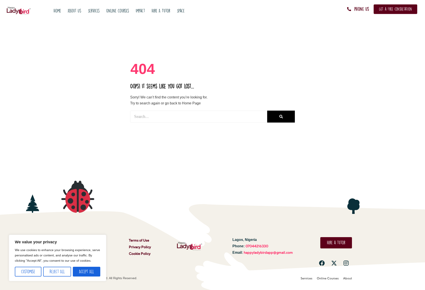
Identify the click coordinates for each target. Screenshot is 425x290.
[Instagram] (346, 263)
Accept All (86, 271)
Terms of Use (139, 240)
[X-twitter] (334, 263)
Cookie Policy (140, 254)
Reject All (57, 271)
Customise (28, 271)
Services (94, 11)
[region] (57, 258)
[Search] (281, 117)
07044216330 (256, 246)
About (347, 278)
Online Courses (117, 11)
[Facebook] (322, 263)
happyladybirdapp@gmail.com (268, 252)
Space (181, 11)
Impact (140, 11)
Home (57, 11)
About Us (74, 11)
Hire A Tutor (161, 11)
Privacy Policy (140, 247)
